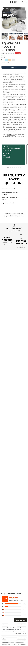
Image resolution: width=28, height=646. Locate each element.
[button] (22, 2)
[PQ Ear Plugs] (14, 2)
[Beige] (9, 60)
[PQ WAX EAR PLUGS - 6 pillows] (4, 36)
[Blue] (6, 60)
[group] (14, 154)
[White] (2, 60)
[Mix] (13, 60)
